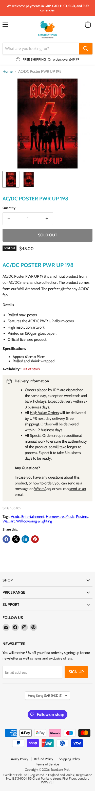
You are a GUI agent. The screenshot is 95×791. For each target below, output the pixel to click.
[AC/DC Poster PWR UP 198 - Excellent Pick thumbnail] (11, 179)
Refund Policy (43, 759)
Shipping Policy (69, 759)
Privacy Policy (18, 759)
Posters (82, 516)
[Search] (85, 48)
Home (8, 71)
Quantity (9, 208)
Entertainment (32, 516)
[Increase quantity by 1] (47, 218)
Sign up (76, 671)
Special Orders (41, 435)
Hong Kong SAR (45, 695)
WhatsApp (42, 488)
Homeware (55, 516)
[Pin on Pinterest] (35, 539)
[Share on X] (16, 539)
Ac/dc (15, 516)
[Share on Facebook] (6, 539)
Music (69, 516)
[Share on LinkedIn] (25, 539)
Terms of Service (47, 764)
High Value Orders (44, 412)
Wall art (9, 521)
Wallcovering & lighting (34, 521)
